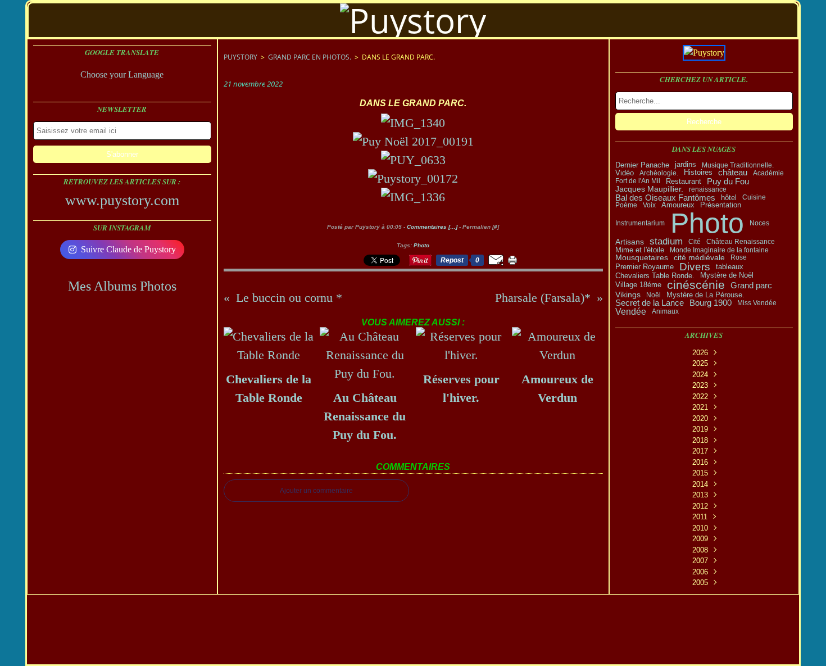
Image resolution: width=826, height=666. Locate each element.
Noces (759, 223)
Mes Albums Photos (122, 286)
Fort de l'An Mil (637, 181)
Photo (707, 223)
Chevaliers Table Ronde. (655, 276)
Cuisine (754, 197)
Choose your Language (122, 74)
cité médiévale (699, 258)
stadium (666, 242)
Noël (653, 295)
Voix (649, 205)
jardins (685, 165)
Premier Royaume (644, 266)
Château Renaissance (740, 241)
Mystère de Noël (727, 275)
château (732, 173)
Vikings (628, 295)
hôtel (729, 197)
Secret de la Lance (649, 303)
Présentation (720, 205)
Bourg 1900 (710, 303)
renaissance (708, 189)
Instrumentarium (640, 223)
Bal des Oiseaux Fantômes (665, 197)
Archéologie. (658, 173)
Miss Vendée (757, 303)
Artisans (629, 242)
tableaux (729, 266)
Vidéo (624, 172)
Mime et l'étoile (639, 250)
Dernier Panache (642, 165)
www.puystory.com (122, 200)
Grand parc (751, 285)
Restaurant (683, 181)
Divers (694, 266)
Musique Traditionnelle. (738, 165)
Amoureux (678, 205)
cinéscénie (696, 285)
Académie (768, 173)
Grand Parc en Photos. (309, 57)
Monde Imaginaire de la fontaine (719, 250)
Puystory (240, 57)
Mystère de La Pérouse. (705, 294)
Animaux (665, 311)
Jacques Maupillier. (649, 189)
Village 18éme (638, 285)
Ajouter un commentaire (316, 491)
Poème (626, 205)
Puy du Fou (728, 181)
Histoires (698, 172)
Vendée (630, 311)
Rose (738, 257)
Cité (694, 241)
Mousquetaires (641, 258)
